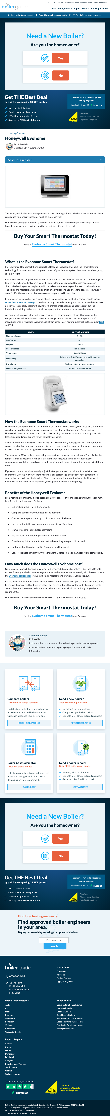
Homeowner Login (72, 2)
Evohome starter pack (20, 575)
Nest (101, 322)
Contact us (61, 971)
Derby (8, 1050)
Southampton (11, 1067)
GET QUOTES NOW (81, 723)
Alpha (7, 1005)
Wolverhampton (12, 1074)
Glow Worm (10, 1018)
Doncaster (9, 1054)
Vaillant (8, 1025)
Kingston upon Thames (15, 1064)
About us (61, 974)
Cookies (23, 1113)
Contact (60, 2)
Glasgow (9, 1060)
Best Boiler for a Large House (70, 1025)
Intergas (9, 1015)
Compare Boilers (80, 8)
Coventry (9, 1047)
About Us (51, 2)
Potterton (9, 1021)
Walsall (8, 1070)
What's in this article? (19, 159)
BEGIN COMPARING (29, 723)
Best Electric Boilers (66, 1015)
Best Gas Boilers (64, 1011)
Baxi (7, 1008)
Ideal (7, 1011)
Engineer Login (86, 2)
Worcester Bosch (12, 1032)
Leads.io (31, 1105)
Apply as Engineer (100, 2)
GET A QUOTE (80, 787)
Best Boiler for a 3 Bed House (70, 1021)
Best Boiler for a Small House (69, 1018)
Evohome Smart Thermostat (52, 244)
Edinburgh (9, 1057)
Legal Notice (12, 1113)
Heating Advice (99, 8)
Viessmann (10, 1028)
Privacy (33, 1113)
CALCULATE (29, 787)
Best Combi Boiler (65, 1008)
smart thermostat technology (20, 302)
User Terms (29, 1110)
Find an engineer (61, 8)
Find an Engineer (64, 978)
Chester (8, 1043)
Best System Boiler (65, 1028)
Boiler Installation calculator (69, 1005)
